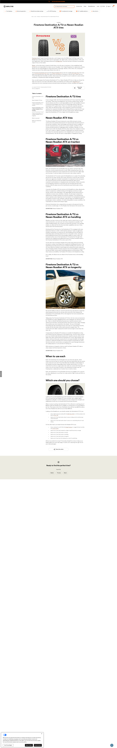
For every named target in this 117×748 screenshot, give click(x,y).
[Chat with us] (111, 745)
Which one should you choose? (36, 121)
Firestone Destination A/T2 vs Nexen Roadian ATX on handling (37, 109)
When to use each (35, 118)
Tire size (59, 472)
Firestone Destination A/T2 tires (37, 97)
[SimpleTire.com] (8, 6)
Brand (65, 472)
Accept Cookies (38, 745)
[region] (22, 739)
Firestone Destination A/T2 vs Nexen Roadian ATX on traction (37, 104)
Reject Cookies (29, 745)
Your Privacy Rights (8, 745)
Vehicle (52, 472)
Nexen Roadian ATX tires (37, 100)
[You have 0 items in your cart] (112, 6)
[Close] (41, 733)
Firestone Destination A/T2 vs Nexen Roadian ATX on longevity (37, 114)
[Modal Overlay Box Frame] (58, 1)
